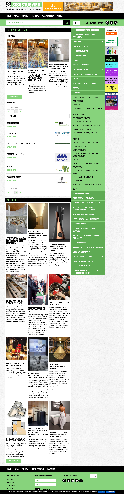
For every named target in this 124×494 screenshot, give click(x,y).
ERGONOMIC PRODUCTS (81, 252)
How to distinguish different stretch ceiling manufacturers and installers (37, 234)
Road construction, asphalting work (87, 184)
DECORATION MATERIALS (82, 70)
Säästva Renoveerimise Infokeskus (21, 144)
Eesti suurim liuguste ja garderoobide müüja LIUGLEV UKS (111, 80)
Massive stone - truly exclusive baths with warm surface (58, 435)
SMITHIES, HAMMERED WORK (83, 214)
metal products (79, 150)
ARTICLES (25, 16)
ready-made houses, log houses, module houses (86, 155)
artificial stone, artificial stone (86, 163)
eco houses (77, 181)
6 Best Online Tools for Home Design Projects (16, 439)
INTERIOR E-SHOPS (80, 56)
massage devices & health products (88, 247)
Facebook (111, 23)
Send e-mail (11, 126)
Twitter (77, 480)
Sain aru (101, 491)
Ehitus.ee (10, 488)
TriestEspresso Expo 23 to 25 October (59, 304)
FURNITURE (77, 42)
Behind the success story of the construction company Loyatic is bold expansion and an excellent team (37, 75)
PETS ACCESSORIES (80, 243)
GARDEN (76, 88)
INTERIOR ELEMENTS (80, 51)
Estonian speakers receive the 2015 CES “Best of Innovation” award (57, 247)
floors (75, 160)
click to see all (14, 461)
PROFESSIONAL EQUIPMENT (83, 257)
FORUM (16, 16)
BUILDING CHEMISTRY (81, 193)
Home (9, 16)
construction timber (81, 118)
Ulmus (9, 166)
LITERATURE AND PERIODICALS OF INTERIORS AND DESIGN (85, 271)
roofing (76, 139)
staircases (77, 167)
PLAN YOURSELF (48, 16)
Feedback (10, 483)
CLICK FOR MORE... (14, 97)
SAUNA (75, 79)
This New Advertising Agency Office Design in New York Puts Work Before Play (16, 240)
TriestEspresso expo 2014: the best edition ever (36, 310)
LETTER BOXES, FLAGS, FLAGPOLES (86, 219)
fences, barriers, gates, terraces (86, 97)
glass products (79, 146)
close (75, 189)
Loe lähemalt (110, 491)
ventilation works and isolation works (86, 172)
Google (81, 480)
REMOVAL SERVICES (80, 224)
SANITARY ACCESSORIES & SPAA (85, 74)
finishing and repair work (83, 177)
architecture (78, 101)
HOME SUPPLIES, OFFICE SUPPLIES (85, 83)
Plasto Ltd (11, 133)
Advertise (10, 480)
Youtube (116, 23)
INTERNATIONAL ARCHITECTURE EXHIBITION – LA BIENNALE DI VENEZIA (38, 375)
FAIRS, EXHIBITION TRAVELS (83, 261)
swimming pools (79, 105)
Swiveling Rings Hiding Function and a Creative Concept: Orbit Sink (59, 66)
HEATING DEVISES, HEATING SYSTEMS (87, 203)
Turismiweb (11, 485)
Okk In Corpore (13, 123)
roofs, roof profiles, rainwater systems (85, 134)
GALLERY (35, 16)
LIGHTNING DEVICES (80, 46)
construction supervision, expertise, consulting (87, 109)
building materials (80, 114)
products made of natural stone (86, 143)
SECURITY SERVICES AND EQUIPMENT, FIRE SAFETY (87, 236)
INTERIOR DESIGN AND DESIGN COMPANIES (84, 36)
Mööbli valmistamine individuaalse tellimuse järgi (111, 72)
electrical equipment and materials (87, 125)
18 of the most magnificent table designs (57, 367)
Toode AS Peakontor (15, 154)
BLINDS (75, 60)
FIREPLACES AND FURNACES (83, 198)
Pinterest (107, 23)
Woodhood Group (14, 177)
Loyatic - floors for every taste (15, 72)
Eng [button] (76, 23)
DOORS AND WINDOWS (81, 65)
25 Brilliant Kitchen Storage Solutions (14, 302)
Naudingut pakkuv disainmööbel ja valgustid (111, 88)
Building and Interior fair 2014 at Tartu (15, 364)
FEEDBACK (60, 16)
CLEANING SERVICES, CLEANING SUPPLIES (84, 229)
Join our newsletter (94, 23)
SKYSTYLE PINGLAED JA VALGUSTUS (111, 65)
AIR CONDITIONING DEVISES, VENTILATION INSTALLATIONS (84, 208)
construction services (82, 122)
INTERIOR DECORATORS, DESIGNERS (86, 30)
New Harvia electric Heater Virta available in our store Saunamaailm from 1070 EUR (38, 432)
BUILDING (76, 93)
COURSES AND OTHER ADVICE (83, 266)
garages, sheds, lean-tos (83, 129)
